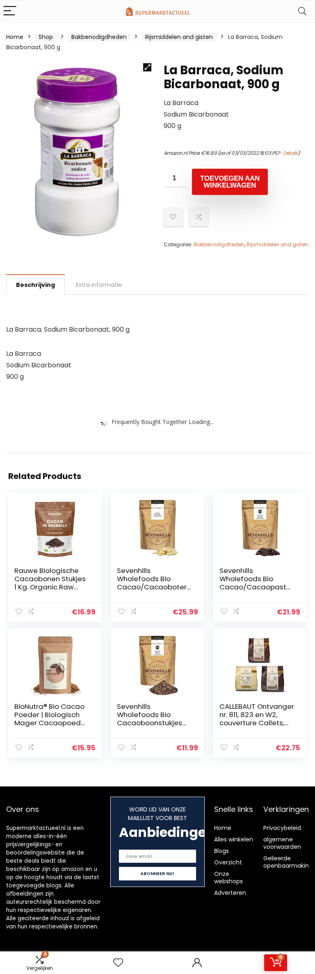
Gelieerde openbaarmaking (288, 862)
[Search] (302, 11)
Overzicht (228, 862)
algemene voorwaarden (282, 843)
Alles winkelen (233, 839)
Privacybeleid (282, 828)
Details (290, 152)
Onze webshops (228, 877)
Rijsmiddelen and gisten (179, 37)
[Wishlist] (118, 963)
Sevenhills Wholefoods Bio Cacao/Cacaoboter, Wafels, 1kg (152, 583)
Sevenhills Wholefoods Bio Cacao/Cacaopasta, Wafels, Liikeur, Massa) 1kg (255, 587)
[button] (147, 67)
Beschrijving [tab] (35, 285)
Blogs (221, 851)
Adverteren (230, 893)
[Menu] (10, 11)
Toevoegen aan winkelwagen (230, 181)
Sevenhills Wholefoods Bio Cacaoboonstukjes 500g (149, 718)
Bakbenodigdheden (99, 37)
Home (14, 37)
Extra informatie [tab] (99, 285)
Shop (46, 37)
